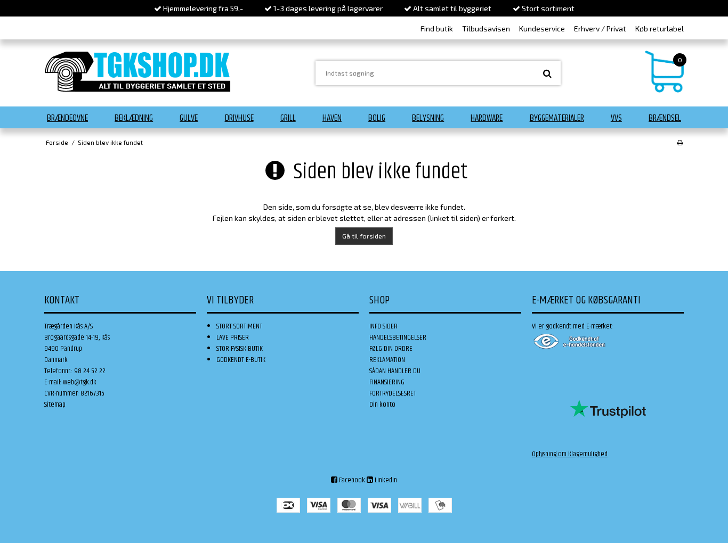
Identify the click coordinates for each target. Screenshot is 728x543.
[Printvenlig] (680, 142)
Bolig (376, 118)
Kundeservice (542, 28)
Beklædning (134, 118)
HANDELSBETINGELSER (397, 337)
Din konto (382, 404)
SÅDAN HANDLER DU (394, 371)
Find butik (436, 28)
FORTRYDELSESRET (392, 393)
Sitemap (55, 404)
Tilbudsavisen (486, 28)
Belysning (428, 118)
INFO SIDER (383, 326)
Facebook (351, 480)
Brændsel (665, 118)
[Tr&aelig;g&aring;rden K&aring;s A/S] (137, 72)
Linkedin (385, 480)
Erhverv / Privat (600, 28)
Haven (332, 118)
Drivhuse (239, 118)
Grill (288, 118)
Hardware (487, 118)
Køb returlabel (659, 28)
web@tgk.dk (79, 382)
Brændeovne (67, 118)
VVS (616, 118)
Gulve (189, 118)
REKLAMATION (387, 360)
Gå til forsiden (364, 236)
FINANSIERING (387, 382)
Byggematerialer (557, 118)
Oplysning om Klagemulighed (570, 454)
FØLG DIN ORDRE (390, 349)
